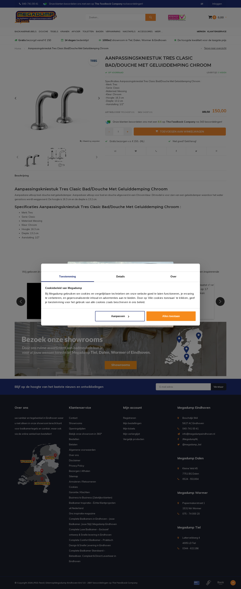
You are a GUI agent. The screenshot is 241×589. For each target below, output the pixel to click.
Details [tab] (120, 276)
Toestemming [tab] (67, 276)
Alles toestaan (171, 316)
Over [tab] (173, 276)
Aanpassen (118, 316)
